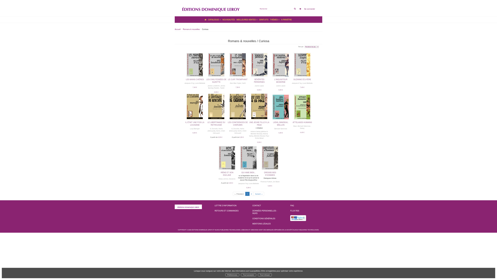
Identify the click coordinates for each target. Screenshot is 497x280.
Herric (218, 131)
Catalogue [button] (213, 19)
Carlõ (244, 83)
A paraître (286, 19)
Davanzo (232, 179)
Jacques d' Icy (189, 83)
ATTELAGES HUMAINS (302, 122)
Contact (256, 205)
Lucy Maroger (195, 128)
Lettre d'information (225, 205)
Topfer (222, 88)
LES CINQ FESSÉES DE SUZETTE (216, 80)
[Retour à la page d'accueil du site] (211, 8)
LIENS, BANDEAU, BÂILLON (280, 123)
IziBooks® (254, 230)
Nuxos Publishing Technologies (306, 230)
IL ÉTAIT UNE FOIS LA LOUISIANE (194, 123)
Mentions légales (261, 223)
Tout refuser (265, 275)
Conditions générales (263, 218)
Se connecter (309, 9)
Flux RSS (294, 210)
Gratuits (263, 19)
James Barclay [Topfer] (216, 87)
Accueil (178, 29)
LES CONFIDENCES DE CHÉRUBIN (238, 123)
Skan (295, 126)
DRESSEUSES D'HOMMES (270, 173)
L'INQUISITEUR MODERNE (280, 80)
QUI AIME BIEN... (248, 172)
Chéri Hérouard (219, 132)
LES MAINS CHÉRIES (195, 79)
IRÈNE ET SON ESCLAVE (227, 173)
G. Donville (214, 128)
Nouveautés (228, 19)
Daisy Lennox (223, 179)
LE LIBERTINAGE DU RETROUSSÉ (216, 123)
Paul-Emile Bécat (262, 137)
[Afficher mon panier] (300, 9)
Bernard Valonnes (280, 128)
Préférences (232, 275)
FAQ (292, 205)
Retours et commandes (227, 210)
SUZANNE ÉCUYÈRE (302, 79)
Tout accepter (248, 275)
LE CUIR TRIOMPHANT (238, 79)
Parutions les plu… (311, 47)
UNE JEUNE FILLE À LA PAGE (259, 123)
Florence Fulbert (266, 181)
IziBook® (244, 230)
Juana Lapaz (259, 86)
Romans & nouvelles (191, 29)
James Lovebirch (214, 86)
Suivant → (258, 194)
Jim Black (276, 181)
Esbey (302, 128)
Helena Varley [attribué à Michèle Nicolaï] (259, 132)
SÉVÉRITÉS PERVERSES (259, 80)
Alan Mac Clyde (235, 83)
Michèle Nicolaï (259, 136)
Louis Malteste (200, 83)
